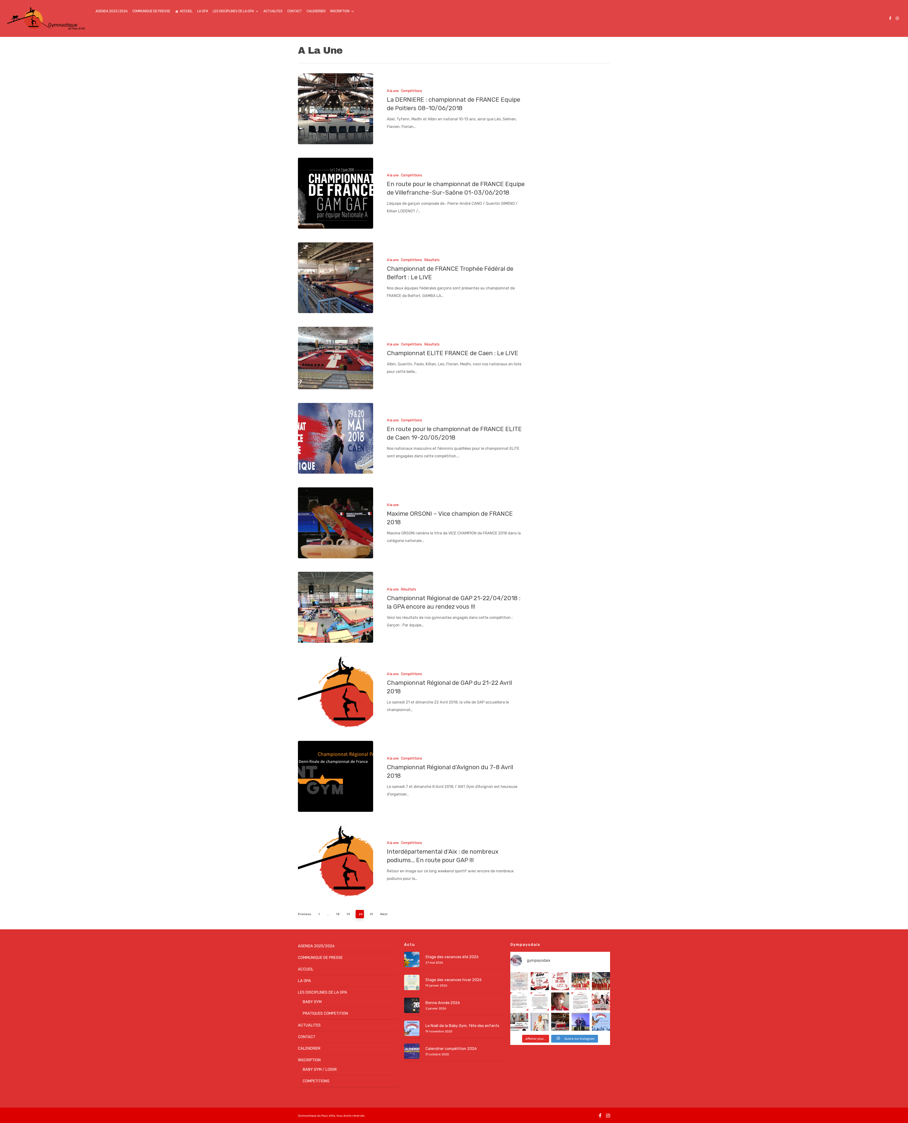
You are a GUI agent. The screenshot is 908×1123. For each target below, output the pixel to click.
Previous (304, 914)
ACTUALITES (273, 11)
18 (337, 914)
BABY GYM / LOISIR (320, 1069)
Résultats (432, 260)
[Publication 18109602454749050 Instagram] (519, 1022)
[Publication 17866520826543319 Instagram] (519, 1001)
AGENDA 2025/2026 (112, 11)
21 (371, 914)
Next (384, 914)
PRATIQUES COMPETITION (325, 1013)
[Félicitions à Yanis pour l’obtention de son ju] (580, 1022)
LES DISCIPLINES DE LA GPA (233, 11)
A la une (393, 91)
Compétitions (411, 91)
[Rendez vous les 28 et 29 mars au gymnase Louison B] (601, 1001)
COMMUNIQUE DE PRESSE (151, 11)
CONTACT (294, 11)
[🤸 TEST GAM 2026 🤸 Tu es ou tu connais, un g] (540, 981)
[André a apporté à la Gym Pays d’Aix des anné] (540, 1022)
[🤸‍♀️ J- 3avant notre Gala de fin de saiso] (560, 981)
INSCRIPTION (339, 11)
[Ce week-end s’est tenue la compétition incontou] (560, 1022)
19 (348, 914)
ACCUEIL (186, 11)
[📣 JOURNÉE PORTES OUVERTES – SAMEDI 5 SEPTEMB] (519, 981)
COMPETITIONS (316, 1081)
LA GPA (202, 11)
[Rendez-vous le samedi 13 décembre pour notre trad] (601, 1022)
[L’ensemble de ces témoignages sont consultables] (540, 1001)
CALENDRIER (316, 11)
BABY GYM (312, 1002)
